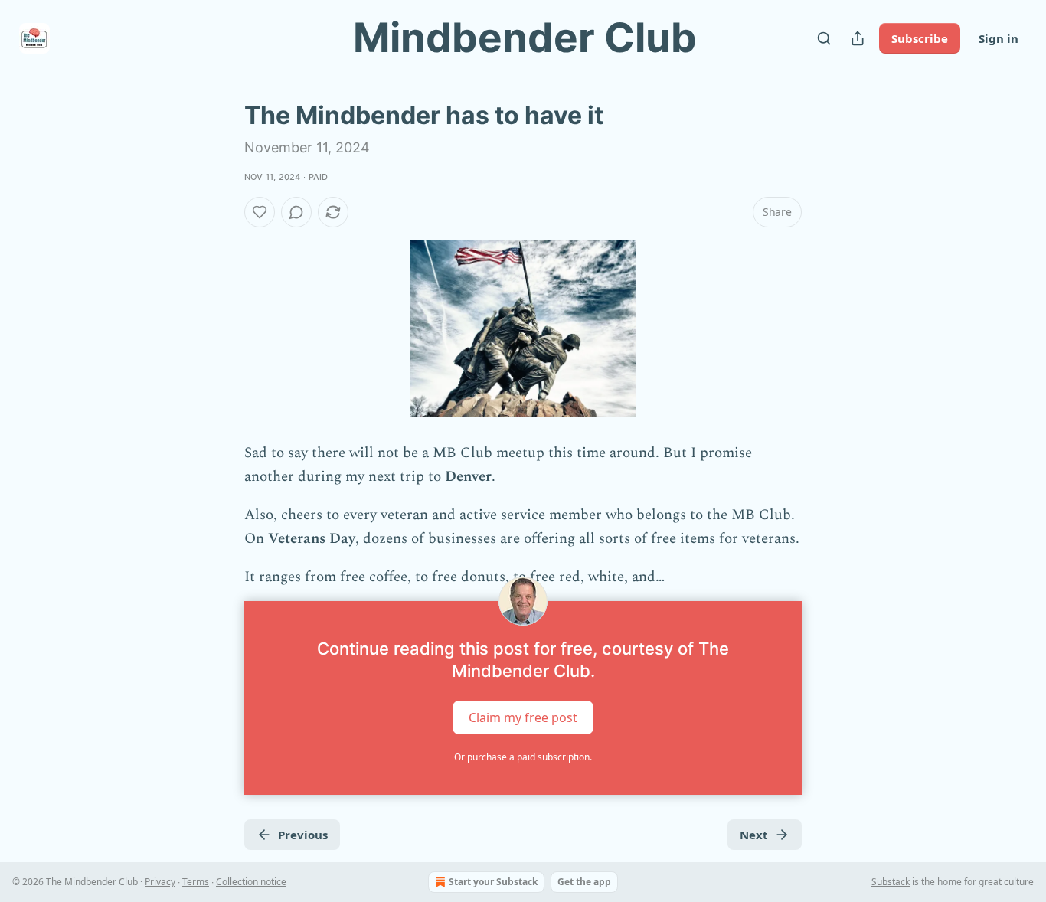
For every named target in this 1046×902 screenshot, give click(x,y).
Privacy (160, 881)
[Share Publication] (857, 38)
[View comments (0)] (296, 212)
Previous (303, 834)
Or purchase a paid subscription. (523, 756)
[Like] (259, 212)
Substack (890, 881)
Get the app (584, 881)
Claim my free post (523, 717)
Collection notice (251, 881)
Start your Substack (493, 881)
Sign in (998, 38)
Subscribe (919, 38)
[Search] (824, 38)
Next (754, 834)
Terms (195, 881)
